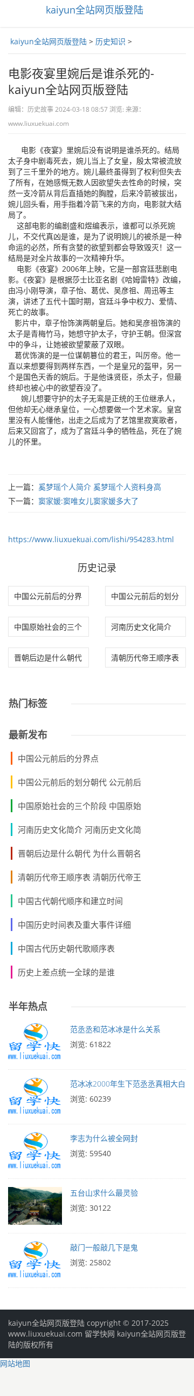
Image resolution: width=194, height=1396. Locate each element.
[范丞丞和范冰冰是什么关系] (35, 1045)
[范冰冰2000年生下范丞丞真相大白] (35, 1099)
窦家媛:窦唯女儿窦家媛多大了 (88, 501)
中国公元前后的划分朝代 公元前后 (79, 782)
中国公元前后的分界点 (58, 758)
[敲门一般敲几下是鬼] (35, 1263)
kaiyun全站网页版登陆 (94, 9)
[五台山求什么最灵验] (35, 1208)
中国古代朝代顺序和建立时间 (70, 900)
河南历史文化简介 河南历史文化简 (79, 829)
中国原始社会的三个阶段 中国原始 (79, 805)
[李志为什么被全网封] (35, 1154)
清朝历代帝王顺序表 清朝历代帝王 (79, 877)
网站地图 (15, 1363)
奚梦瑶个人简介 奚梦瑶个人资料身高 (99, 487)
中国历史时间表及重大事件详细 (74, 924)
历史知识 (110, 41)
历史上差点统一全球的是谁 (66, 972)
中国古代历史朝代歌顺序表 (66, 948)
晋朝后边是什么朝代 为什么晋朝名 (79, 853)
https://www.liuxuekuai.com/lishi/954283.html (91, 539)
